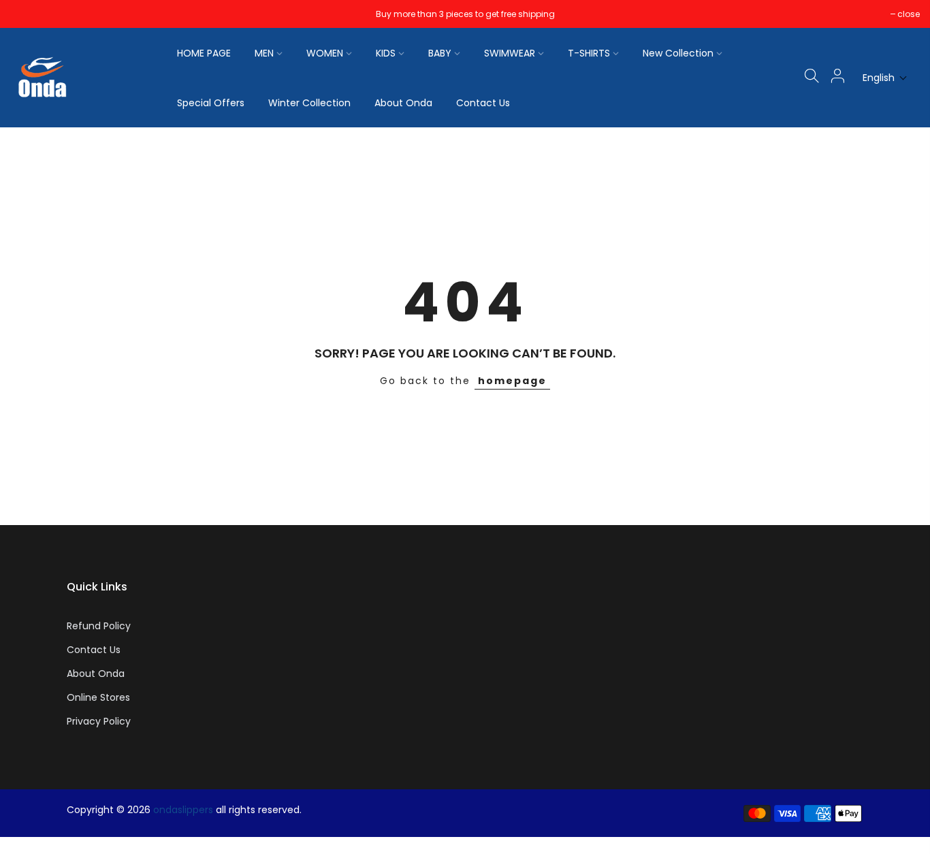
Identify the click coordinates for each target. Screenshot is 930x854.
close (28, 14)
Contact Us (483, 103)
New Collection (678, 53)
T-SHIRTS (589, 53)
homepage (512, 381)
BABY (439, 53)
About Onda (403, 103)
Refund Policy (99, 626)
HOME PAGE (204, 53)
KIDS (386, 53)
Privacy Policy (99, 721)
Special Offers (210, 103)
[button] (885, 78)
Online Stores (98, 697)
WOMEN (324, 53)
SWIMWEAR (509, 53)
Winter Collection (309, 103)
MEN (264, 53)
